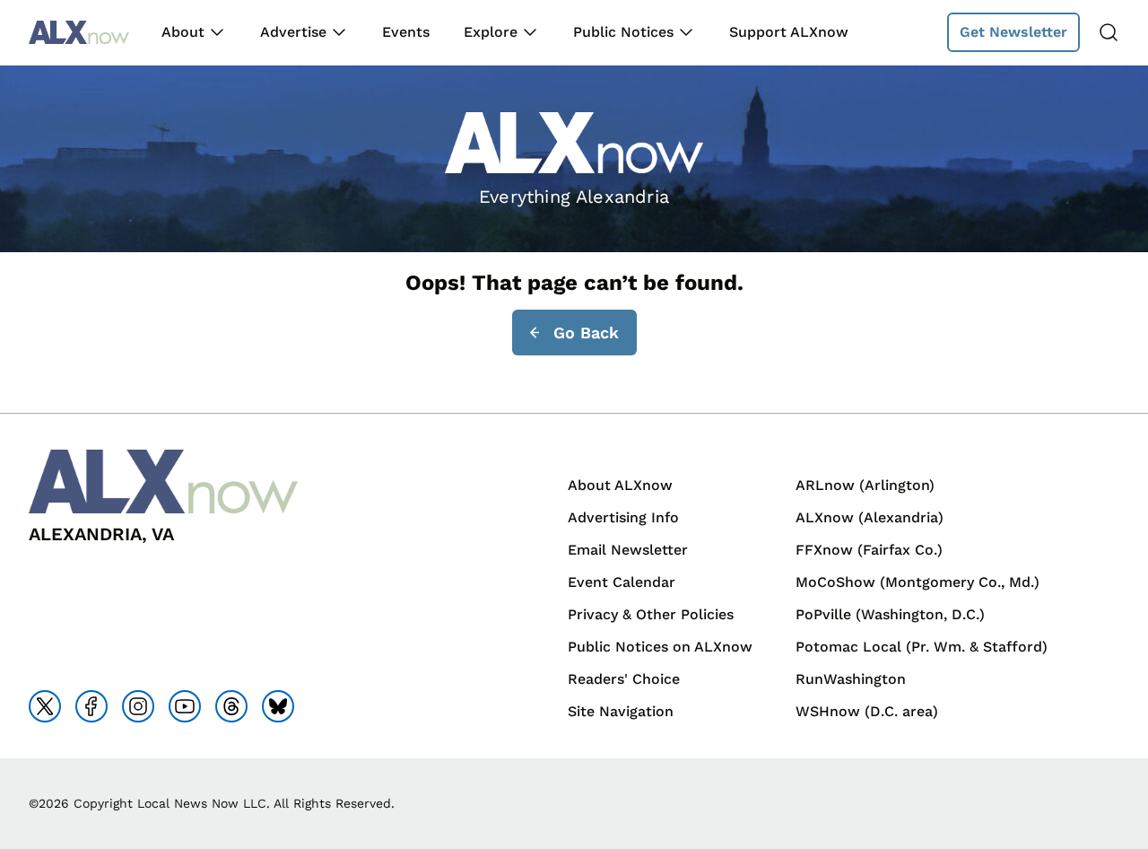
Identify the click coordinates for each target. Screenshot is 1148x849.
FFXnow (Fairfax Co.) (869, 549)
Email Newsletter (628, 549)
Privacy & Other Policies (651, 614)
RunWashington (851, 678)
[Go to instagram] (138, 706)
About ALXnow (620, 485)
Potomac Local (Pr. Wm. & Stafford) (922, 646)
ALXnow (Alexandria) (870, 517)
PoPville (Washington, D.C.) (890, 614)
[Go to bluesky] (278, 706)
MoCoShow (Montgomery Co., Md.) (917, 582)
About (182, 31)
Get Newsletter (1013, 31)
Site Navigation (621, 711)
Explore (490, 31)
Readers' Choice (624, 678)
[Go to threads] (231, 706)
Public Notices (623, 31)
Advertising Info (623, 517)
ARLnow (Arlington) (865, 485)
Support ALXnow (788, 31)
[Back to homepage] (79, 33)
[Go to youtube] (185, 706)
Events (406, 31)
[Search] (1108, 32)
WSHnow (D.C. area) (867, 711)
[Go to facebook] (91, 706)
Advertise (293, 31)
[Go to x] (45, 706)
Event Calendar (621, 582)
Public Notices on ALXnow (660, 646)
